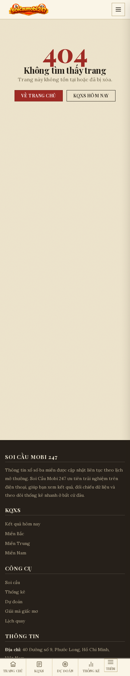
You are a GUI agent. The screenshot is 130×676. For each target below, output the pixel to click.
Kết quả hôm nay (22, 524)
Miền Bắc (14, 533)
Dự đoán (13, 601)
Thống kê (15, 592)
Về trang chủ (38, 96)
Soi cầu (12, 582)
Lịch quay (15, 621)
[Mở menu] (118, 9)
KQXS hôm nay (91, 96)
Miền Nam (15, 553)
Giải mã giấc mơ (21, 611)
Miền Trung (17, 543)
